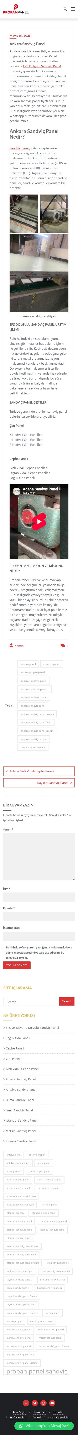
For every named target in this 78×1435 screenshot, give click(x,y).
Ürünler (58, 1412)
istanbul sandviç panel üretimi (22, 1262)
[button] (44, 1426)
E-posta (9, 908)
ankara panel (28, 664)
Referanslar (18, 1417)
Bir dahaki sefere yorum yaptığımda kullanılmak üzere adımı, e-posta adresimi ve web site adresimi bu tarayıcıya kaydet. (39, 952)
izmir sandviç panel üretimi (55, 1271)
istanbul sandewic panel (19, 1229)
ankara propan (51, 664)
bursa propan (13, 1171)
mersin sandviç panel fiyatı (20, 1354)
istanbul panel (49, 1204)
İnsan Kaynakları (59, 1417)
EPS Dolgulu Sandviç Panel (42, 66)
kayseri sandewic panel (52, 1279)
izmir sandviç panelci (58, 1262)
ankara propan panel (33, 672)
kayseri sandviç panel (17, 1287)
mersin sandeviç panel (18, 1329)
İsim (6, 889)
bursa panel (43, 1163)
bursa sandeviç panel (17, 1179)
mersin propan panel (41, 1321)
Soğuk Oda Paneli (18, 1038)
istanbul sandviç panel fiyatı (21, 1254)
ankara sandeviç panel (34, 681)
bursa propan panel (39, 1171)
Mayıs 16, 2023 (20, 35)
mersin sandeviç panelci (51, 1329)
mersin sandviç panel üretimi (21, 1362)
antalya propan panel (18, 1163)
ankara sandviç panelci (34, 739)
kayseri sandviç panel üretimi (22, 1313)
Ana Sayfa (19, 1412)
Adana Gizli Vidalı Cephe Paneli (32, 771)
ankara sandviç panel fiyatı (36, 722)
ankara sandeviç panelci (34, 689)
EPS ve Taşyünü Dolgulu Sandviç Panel (32, 1028)
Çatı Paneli (13, 1059)
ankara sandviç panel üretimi (37, 731)
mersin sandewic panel (18, 1337)
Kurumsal (39, 1412)
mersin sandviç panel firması (54, 1346)
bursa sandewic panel (18, 1188)
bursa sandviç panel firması (21, 1196)
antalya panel (13, 1154)
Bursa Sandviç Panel (20, 1100)
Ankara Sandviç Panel (21, 1079)
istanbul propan (15, 1212)
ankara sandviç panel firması (37, 714)
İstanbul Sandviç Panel (21, 1120)
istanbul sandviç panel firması (22, 1246)
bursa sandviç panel (48, 1188)
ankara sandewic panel (34, 697)
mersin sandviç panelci (18, 1346)
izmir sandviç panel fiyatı (19, 1271)
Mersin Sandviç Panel (21, 1131)
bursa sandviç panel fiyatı (20, 1204)
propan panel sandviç (33, 747)
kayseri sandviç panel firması (21, 1296)
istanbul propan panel (44, 1212)
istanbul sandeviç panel (19, 1221)
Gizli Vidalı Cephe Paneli (23, 1069)
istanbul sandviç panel (52, 1229)
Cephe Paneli (15, 1048)
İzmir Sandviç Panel (19, 1110)
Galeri (37, 1417)
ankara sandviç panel (33, 705)
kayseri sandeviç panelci (19, 1279)
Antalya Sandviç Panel (21, 1090)
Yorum (8, 829)
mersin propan (14, 1321)
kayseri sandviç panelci (49, 1287)
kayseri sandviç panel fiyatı (20, 1304)
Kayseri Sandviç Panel (52, 783)
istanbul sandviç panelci (19, 1238)
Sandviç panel (19, 148)
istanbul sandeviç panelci (53, 1221)
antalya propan (37, 1154)
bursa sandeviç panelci (49, 1179)
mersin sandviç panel (50, 1337)
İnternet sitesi (11, 928)
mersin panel (52, 1313)
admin (19, 646)
